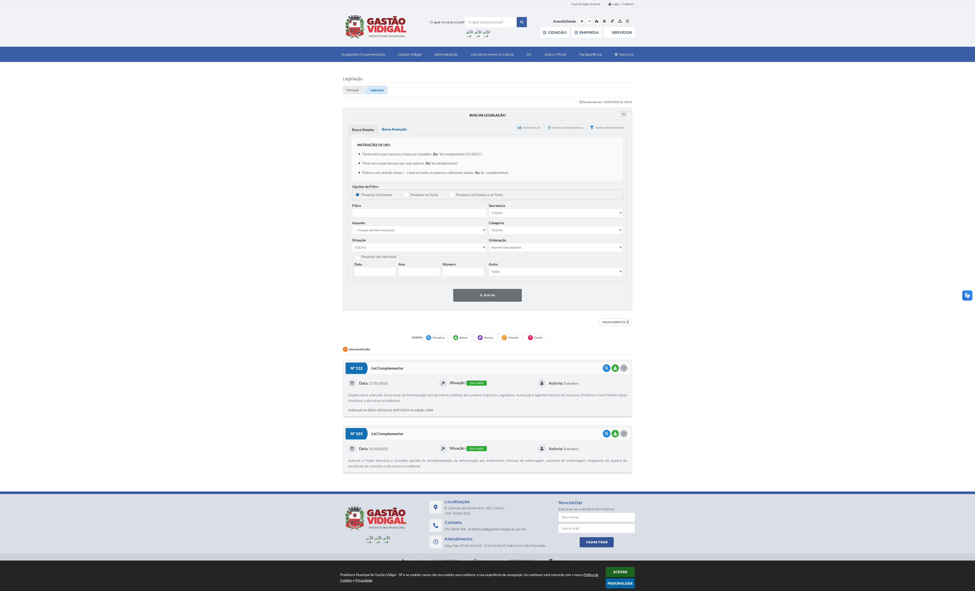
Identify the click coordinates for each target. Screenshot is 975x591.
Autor (493, 264)
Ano (401, 264)
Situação (359, 240)
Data (358, 264)
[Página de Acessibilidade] (627, 21)
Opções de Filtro (365, 186)
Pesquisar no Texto (424, 195)
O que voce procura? (447, 22)
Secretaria (497, 205)
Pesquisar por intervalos (378, 257)
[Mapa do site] (619, 21)
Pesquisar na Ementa (376, 195)
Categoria (496, 223)
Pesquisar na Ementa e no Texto (479, 195)
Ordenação (497, 240)
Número (449, 264)
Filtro (356, 205)
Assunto (358, 223)
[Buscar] (522, 22)
